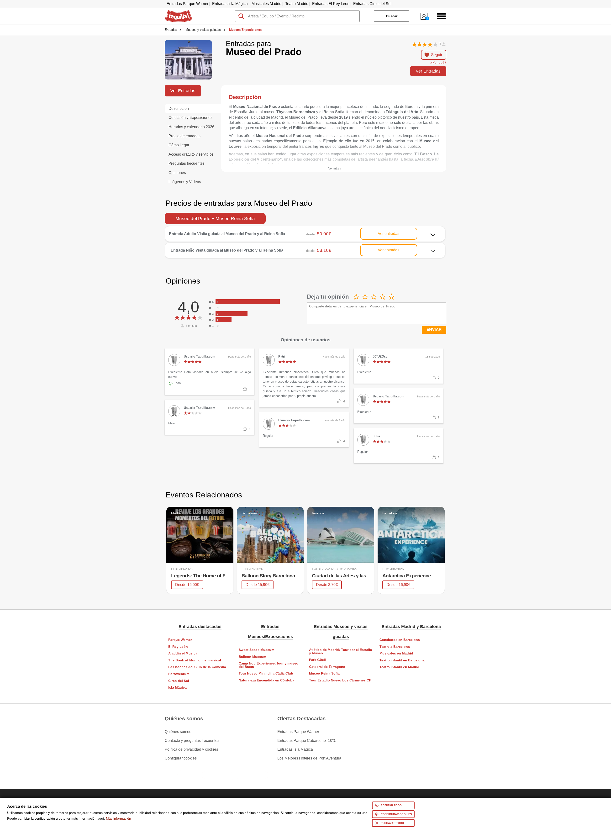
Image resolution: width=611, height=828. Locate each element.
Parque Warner (180, 640)
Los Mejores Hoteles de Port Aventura (309, 758)
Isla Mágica (177, 687)
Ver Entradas (428, 71)
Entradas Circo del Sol (372, 4)
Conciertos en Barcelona (399, 640)
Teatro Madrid (296, 4)
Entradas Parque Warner (187, 4)
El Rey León (178, 647)
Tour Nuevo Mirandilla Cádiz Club (266, 673)
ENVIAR (434, 329)
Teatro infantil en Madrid (399, 667)
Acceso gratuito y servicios (191, 154)
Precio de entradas (184, 136)
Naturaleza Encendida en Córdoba (266, 680)
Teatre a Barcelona (394, 647)
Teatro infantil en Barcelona (402, 660)
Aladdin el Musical (183, 653)
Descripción (179, 108)
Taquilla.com (175, 12)
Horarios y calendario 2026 (191, 127)
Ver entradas (388, 234)
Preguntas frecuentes (187, 163)
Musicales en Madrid (396, 653)
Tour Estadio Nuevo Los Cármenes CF (340, 680)
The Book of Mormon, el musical (194, 660)
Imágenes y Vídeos (185, 182)
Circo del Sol (178, 681)
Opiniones (177, 173)
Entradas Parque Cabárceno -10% (306, 741)
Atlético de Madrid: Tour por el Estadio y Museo (340, 651)
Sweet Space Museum (256, 650)
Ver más (305, 230)
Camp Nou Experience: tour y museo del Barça (268, 665)
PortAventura (179, 674)
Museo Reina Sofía (324, 673)
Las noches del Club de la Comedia (197, 667)
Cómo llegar (179, 145)
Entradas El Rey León (330, 4)
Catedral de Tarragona (327, 667)
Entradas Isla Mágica (230, 4)
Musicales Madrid (266, 4)
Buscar (391, 16)
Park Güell (317, 660)
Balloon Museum (252, 657)
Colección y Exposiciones (190, 118)
